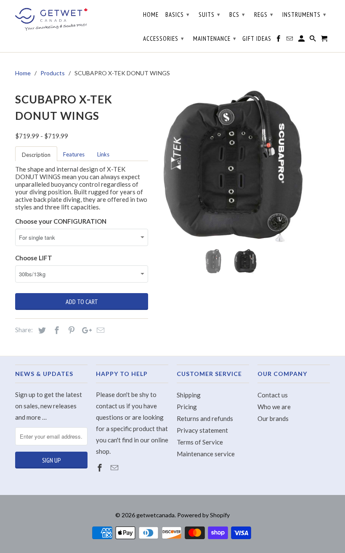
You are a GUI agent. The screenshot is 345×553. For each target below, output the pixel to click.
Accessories (163, 38)
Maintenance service (206, 454)
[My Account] (302, 40)
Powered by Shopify (203, 515)
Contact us (272, 395)
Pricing (187, 406)
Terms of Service (200, 442)
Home (151, 15)
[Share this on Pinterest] (70, 330)
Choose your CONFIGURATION (60, 221)
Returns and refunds (205, 418)
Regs (263, 15)
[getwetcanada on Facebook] (100, 467)
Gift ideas (256, 38)
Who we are (274, 406)
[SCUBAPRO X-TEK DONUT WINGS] (233, 166)
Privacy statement (202, 430)
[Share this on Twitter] (41, 330)
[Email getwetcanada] (115, 467)
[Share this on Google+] (84, 330)
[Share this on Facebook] (55, 330)
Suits (209, 15)
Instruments (304, 15)
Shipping (189, 395)
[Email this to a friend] (99, 330)
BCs (237, 15)
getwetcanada (155, 515)
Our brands (273, 418)
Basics (177, 15)
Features (74, 154)
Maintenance (214, 38)
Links (103, 154)
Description (36, 154)
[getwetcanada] (51, 19)
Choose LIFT (33, 258)
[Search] (313, 40)
